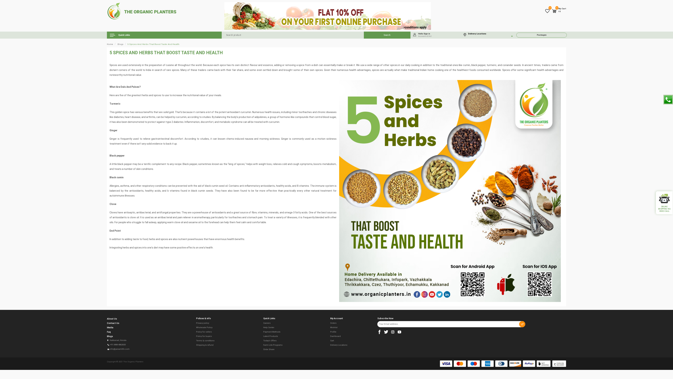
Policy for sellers (204, 332)
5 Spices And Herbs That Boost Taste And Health (153, 44)
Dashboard (335, 336)
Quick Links (124, 35)
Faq (109, 332)
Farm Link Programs (273, 345)
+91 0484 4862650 (118, 345)
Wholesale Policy (204, 327)
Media (110, 327)
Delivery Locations (338, 345)
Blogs (121, 44)
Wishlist (333, 327)
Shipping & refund (204, 345)
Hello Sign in (425, 35)
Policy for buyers (204, 336)
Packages (541, 35)
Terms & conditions (205, 341)
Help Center (268, 327)
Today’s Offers (270, 341)
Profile (333, 332)
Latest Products (270, 336)
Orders (333, 323)
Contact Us (113, 323)
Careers (267, 323)
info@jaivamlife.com (120, 349)
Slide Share (268, 349)
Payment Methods (271, 332)
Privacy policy (202, 323)
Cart (332, 341)
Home (110, 44)
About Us (112, 318)
